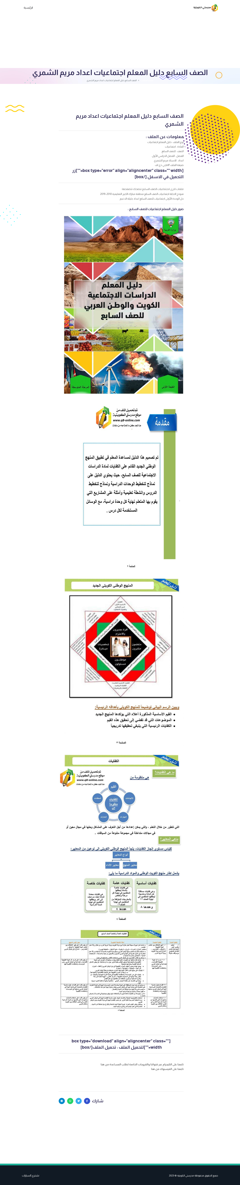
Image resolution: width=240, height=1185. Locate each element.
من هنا (105, 1064)
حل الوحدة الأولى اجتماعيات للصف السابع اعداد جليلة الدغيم (152, 198)
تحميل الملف (104, 1047)
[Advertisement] (120, 41)
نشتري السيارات (30, 1175)
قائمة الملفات (147, 80)
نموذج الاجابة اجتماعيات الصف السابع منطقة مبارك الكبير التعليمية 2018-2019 (142, 193)
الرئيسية (28, 7)
